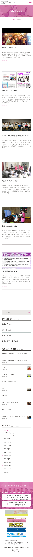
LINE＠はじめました (7, 409)
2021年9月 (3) (9, 432)
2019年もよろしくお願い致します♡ (11, 402)
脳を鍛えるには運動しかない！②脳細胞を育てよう (15, 353)
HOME (13, 19)
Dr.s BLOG (6, 330)
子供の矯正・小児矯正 (10, 341)
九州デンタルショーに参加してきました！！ (13, 416)
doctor (6, 113)
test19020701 (5, 395)
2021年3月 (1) (9, 435)
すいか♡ (4, 367)
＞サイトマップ (16, 549)
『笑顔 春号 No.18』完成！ (9, 90)
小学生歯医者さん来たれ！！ (9, 271)
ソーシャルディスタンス (8, 374)
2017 (17, 19)
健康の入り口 (7, 324)
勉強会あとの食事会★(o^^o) (9, 47)
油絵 (3, 388)
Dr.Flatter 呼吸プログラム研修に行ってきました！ (15, 135)
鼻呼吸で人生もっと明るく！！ (10, 226)
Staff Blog (7, 335)
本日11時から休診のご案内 (9, 381)
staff (6, 24)
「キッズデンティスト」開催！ (10, 181)
